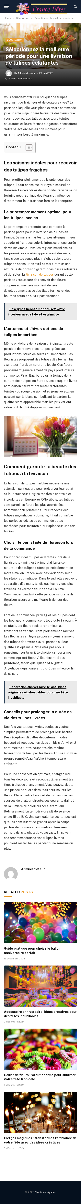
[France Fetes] (42, 6)
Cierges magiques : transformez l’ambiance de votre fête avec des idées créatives (40, 1140)
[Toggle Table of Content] (27, 147)
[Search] (75, 6)
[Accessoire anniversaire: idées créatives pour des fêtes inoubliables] (40, 986)
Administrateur (26, 73)
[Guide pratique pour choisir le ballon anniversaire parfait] (40, 922)
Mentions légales (45, 1192)
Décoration (14, 40)
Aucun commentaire (20, 78)
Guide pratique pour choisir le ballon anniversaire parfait (32, 950)
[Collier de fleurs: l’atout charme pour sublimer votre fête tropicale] (40, 1049)
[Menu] (6, 6)
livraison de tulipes (40, 274)
